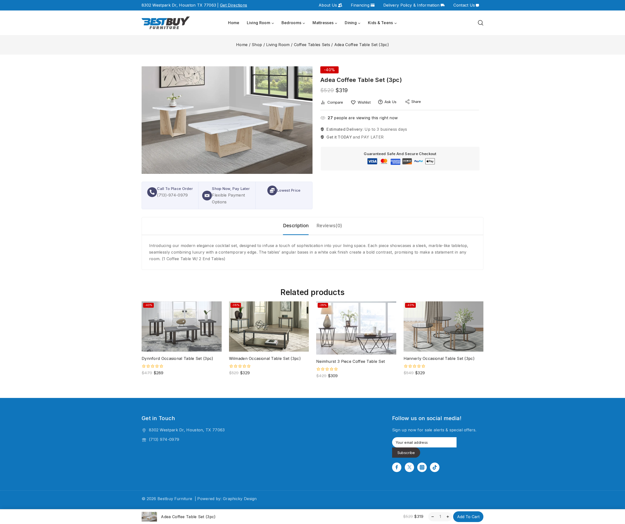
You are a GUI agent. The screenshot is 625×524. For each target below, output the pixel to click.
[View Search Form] (480, 23)
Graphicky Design (240, 498)
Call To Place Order (175, 188)
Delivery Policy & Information (411, 5)
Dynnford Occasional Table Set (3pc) (177, 358)
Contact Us (464, 5)
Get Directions (233, 5)
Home (233, 22)
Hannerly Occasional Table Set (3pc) (439, 358)
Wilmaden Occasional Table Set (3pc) (265, 358)
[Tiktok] (434, 467)
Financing (360, 5)
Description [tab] (296, 225)
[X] (409, 467)
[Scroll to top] (613, 497)
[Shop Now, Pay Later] (207, 195)
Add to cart (468, 516)
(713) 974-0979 (164, 439)
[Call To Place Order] (152, 192)
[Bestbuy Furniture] (166, 23)
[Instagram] (422, 467)
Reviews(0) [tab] (329, 225)
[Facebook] (396, 467)
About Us (328, 5)
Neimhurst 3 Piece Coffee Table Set (350, 361)
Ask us (390, 101)
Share (416, 101)
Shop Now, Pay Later (231, 188)
